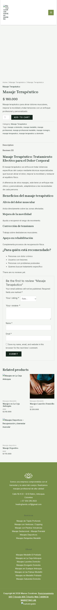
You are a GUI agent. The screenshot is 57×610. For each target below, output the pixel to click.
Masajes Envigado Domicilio (28, 565)
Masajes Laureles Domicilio (28, 561)
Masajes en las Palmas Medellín (28, 572)
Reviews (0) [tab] (8, 150)
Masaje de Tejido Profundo (29, 521)
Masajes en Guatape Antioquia (28, 568)
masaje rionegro (43, 130)
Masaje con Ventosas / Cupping (28, 524)
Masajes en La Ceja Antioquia (28, 558)
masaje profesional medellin (24, 130)
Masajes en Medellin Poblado (28, 575)
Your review (13, 305)
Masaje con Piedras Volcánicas (28, 528)
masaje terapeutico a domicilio (31, 133)
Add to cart (22, 117)
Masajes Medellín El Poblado (28, 555)
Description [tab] (8, 145)
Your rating (12, 298)
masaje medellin (29, 127)
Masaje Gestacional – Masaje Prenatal (28, 531)
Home (5, 82)
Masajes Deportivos (28, 535)
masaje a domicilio (15, 127)
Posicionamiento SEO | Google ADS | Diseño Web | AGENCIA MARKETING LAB (31, 596)
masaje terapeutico (10, 133)
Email (9, 334)
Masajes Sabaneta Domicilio (28, 579)
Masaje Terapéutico (17, 82)
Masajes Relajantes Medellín (28, 538)
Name (9, 323)
